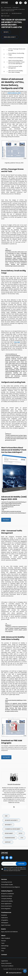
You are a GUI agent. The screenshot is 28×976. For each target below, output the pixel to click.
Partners (3, 941)
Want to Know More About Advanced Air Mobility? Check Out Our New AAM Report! (13, 449)
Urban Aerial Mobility (10, 37)
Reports (6, 32)
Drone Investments (6, 906)
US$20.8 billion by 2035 (14, 93)
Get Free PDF (6, 757)
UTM (22, 838)
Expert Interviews (5, 925)
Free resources (7, 7)
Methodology (4, 946)
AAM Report (8, 250)
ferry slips (17, 342)
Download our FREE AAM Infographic (11, 741)
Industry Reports (6, 891)
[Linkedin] (14, 807)
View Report (6, 519)
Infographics (4, 920)
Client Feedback (5, 938)
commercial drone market (12, 829)
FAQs (2, 951)
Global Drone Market (6, 896)
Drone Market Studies (7, 884)
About (3, 935)
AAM (6, 816)
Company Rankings (6, 898)
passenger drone (10, 838)
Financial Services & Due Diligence (10, 887)
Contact (4, 954)
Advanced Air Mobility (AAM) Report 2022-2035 (14, 498)
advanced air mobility (11, 820)
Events (3, 929)
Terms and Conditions (7, 966)
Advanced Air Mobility (7, 901)
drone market (9, 833)
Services (4, 879)
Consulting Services (6, 882)
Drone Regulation (6, 908)
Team (3, 943)
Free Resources (6, 912)
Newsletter (4, 915)
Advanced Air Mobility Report (12, 355)
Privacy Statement (6, 963)
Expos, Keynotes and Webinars (9, 931)
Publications (16, 7)
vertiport (8, 842)
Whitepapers (4, 922)
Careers (3, 948)
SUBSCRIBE (21, 864)
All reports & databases (7, 893)
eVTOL (20, 833)
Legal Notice (4, 961)
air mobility (8, 824)
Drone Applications (6, 903)
